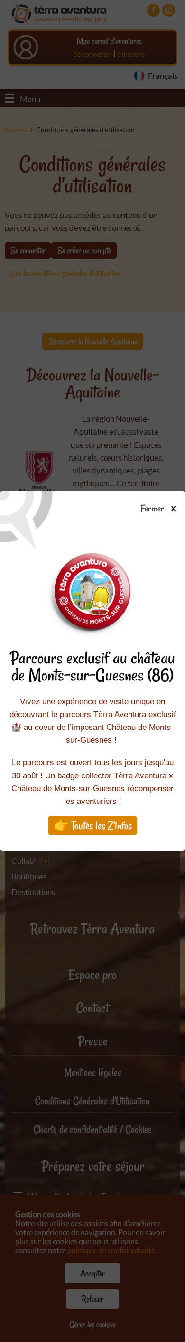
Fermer (154, 509)
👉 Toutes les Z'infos (93, 825)
